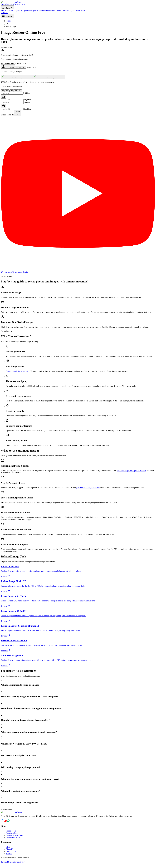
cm (11, 91)
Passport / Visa (19, 4)
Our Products (11, 851)
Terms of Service (7, 862)
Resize (3, 4)
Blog (8, 847)
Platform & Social (49, 10)
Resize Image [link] (11, 26)
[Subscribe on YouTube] (5, 821)
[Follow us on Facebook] (2, 821)
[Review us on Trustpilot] (8, 821)
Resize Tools (11, 831)
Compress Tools (12, 833)
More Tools (6, 8)
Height (26, 100)
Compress (10, 4)
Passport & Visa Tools (14, 835)
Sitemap (9, 854)
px (3, 91)
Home (8, 21)
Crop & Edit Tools (13, 837)
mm (16, 91)
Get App (4, 13)
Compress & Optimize (21, 10)
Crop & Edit (73, 10)
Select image (9, 67)
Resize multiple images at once (17, 371)
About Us (9, 849)
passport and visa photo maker (88, 487)
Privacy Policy (19, 862)
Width (26, 93)
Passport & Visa (36, 10)
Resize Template (7, 115)
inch (7, 91)
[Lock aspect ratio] (3, 97)
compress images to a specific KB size (131, 471)
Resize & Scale (7, 10)
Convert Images (62, 10)
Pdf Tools (81, 10)
